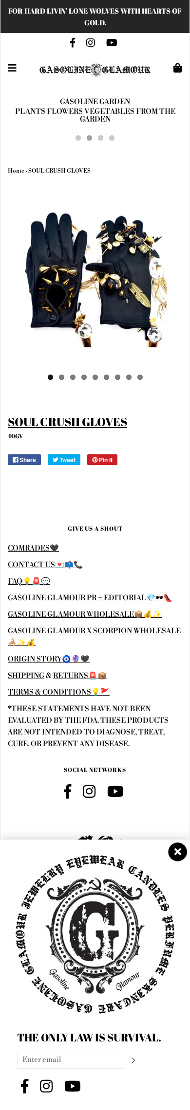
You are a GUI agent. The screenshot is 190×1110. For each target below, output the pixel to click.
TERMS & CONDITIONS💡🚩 (59, 692)
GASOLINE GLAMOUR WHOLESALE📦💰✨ (85, 614)
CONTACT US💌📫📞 (45, 565)
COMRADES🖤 (33, 548)
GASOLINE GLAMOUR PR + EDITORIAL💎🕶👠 (90, 598)
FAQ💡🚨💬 (29, 581)
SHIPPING (26, 675)
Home (16, 171)
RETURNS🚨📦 (80, 675)
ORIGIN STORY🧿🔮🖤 (49, 659)
